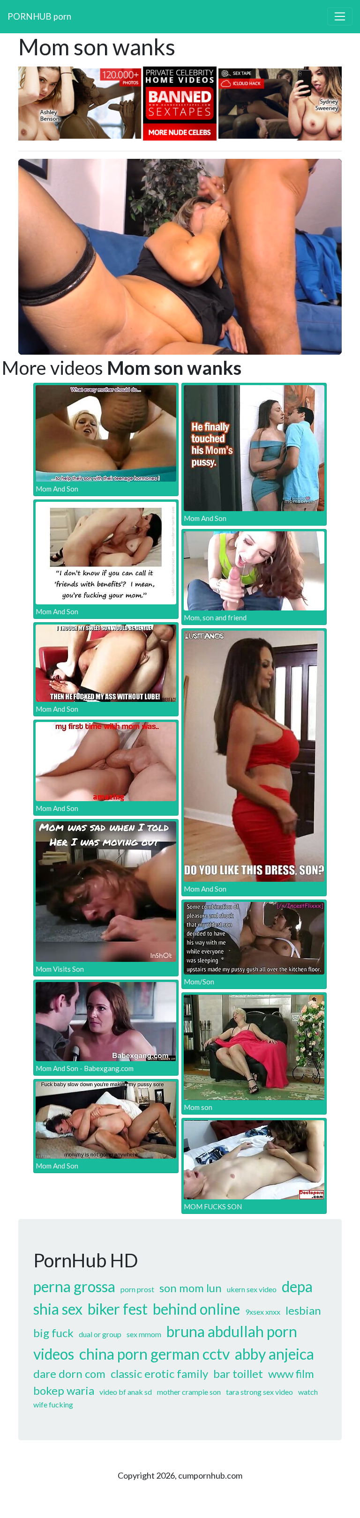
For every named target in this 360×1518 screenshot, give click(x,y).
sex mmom (144, 1334)
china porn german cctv (154, 1354)
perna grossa (74, 1286)
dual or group (100, 1334)
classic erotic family (159, 1373)
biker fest (118, 1309)
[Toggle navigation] (339, 16)
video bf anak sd (125, 1391)
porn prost (137, 1289)
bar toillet (238, 1373)
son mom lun (190, 1288)
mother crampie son (189, 1391)
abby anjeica (274, 1354)
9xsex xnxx (262, 1311)
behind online (196, 1309)
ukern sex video (252, 1289)
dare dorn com (69, 1373)
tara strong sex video (259, 1391)
